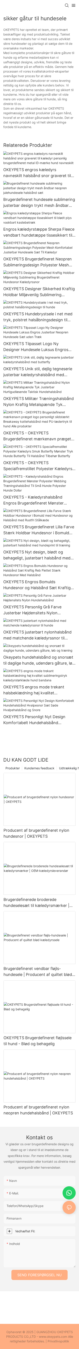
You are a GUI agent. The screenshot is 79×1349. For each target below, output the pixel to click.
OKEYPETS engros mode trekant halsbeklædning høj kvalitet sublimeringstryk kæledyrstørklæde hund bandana (36, 690)
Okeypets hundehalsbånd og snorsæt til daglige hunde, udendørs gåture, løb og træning (39, 660)
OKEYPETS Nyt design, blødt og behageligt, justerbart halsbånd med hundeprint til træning (36, 555)
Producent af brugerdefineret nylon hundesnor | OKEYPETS (36, 833)
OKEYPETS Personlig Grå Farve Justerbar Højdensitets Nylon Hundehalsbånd (32, 610)
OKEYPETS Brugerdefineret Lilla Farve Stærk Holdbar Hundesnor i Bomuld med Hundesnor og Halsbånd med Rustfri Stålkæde (38, 530)
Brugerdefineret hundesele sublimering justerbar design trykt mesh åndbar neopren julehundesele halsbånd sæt (39, 202)
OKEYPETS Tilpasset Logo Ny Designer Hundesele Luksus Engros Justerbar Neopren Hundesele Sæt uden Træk (35, 347)
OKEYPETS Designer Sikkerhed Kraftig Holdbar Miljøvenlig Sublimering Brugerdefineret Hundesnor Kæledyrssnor (39, 292)
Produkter (12, 768)
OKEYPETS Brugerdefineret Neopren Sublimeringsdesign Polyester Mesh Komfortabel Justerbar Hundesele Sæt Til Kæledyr (39, 262)
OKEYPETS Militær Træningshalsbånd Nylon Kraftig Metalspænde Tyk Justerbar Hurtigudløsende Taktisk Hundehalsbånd (38, 401)
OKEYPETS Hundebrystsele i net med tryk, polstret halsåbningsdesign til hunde (37, 317)
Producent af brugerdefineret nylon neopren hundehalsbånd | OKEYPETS (38, 1110)
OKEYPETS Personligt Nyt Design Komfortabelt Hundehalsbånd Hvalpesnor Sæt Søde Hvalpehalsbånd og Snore (38, 720)
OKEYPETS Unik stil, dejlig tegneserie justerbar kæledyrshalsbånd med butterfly (37, 372)
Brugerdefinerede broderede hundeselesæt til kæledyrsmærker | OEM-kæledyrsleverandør (36, 902)
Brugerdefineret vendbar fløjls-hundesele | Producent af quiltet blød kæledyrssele (38, 971)
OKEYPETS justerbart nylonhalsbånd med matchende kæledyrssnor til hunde (37, 635)
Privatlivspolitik (58, 1341)
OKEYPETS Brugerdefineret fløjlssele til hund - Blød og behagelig (38, 1040)
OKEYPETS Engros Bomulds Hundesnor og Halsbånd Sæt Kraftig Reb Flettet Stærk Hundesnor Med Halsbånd (37, 585)
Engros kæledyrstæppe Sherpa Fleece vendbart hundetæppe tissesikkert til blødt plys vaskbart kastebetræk (38, 232)
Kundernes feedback (39, 768)
